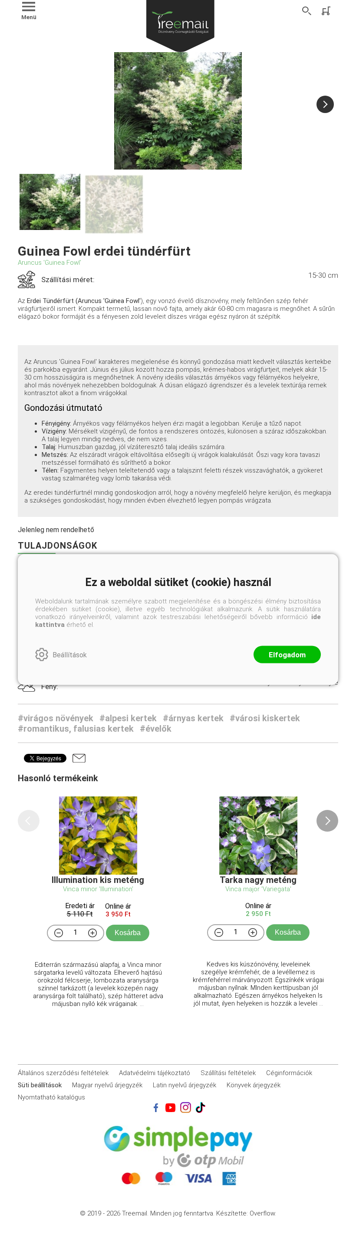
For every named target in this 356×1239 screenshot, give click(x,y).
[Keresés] (306, 10)
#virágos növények (55, 718)
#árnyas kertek (193, 718)
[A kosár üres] (327, 11)
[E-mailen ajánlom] (79, 758)
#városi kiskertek (265, 718)
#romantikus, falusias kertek (76, 728)
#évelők (155, 728)
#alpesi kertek (128, 718)
